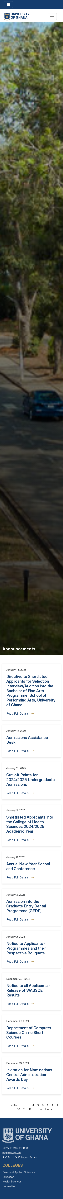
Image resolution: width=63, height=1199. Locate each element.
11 (24, 1109)
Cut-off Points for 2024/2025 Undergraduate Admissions (30, 780)
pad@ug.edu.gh (11, 1152)
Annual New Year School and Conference (28, 866)
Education (8, 1177)
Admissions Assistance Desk (27, 740)
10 (18, 1109)
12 (30, 1109)
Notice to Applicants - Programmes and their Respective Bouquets (26, 948)
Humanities (8, 1186)
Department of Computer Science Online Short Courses (28, 1032)
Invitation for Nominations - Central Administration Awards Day (30, 1075)
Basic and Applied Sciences (18, 1172)
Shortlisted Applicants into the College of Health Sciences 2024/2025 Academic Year (29, 824)
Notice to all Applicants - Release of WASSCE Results (28, 990)
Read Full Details (17, 713)
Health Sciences (11, 1181)
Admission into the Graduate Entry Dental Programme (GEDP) (26, 906)
